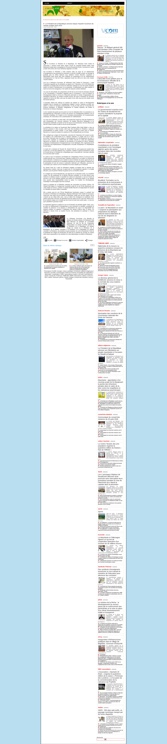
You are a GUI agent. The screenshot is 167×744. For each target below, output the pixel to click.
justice (75, 274)
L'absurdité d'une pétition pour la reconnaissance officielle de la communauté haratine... (109, 81)
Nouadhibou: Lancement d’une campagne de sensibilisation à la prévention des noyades (110, 200)
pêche (61, 277)
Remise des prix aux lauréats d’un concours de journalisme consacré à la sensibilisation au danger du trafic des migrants (110, 731)
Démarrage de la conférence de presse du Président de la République (109, 728)
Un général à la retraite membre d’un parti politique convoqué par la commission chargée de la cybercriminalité (110, 229)
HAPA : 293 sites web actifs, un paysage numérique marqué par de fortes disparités (110, 712)
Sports (100, 512)
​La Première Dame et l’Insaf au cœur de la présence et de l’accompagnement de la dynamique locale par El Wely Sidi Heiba (109, 269)
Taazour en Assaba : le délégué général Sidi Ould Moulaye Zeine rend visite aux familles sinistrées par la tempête (110, 64)
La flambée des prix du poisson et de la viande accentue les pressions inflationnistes (110, 628)
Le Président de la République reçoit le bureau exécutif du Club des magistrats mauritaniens (110, 401)
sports (46, 276)
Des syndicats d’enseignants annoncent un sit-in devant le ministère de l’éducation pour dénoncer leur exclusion (109, 572)
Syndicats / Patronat (55, 276)
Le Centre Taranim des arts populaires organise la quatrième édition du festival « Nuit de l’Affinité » (109, 447)
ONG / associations (66, 274)
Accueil (47, 3)
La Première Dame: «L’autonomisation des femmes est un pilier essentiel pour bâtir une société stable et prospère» (109, 701)
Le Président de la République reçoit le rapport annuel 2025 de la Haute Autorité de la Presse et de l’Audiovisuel (110, 725)
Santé (66, 277)
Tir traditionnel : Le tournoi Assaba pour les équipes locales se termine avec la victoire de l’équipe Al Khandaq (109, 524)
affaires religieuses (87, 271)
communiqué (60, 272)
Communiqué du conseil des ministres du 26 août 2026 (109, 418)
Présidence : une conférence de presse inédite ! (110, 92)
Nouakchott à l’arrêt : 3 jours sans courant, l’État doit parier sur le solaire (109, 295)
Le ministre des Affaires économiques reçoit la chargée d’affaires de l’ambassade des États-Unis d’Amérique (110, 558)
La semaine (102, 654)
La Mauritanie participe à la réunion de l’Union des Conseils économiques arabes (110, 561)
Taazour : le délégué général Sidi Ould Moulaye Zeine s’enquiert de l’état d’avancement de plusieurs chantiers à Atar (110, 50)
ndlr (46, 277)
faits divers (77, 276)
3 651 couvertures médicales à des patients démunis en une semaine (109, 503)
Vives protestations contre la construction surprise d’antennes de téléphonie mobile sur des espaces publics (110, 500)
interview (47, 272)
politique (70, 271)
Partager (90, 240)
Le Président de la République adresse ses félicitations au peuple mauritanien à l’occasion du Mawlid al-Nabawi (110, 351)
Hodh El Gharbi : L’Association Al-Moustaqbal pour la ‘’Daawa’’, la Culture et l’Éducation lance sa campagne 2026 (110, 366)
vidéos (84, 276)
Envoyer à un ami (61, 240)
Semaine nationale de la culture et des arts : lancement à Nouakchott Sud (109, 466)
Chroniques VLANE (50, 271)
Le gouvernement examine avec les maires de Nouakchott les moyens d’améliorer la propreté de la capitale (55, 267)
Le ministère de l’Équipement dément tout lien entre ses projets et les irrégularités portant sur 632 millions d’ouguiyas (110, 408)
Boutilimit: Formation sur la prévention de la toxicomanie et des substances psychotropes (110, 182)
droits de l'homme (70, 272)
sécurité (81, 274)
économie (77, 271)
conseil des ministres (81, 277)
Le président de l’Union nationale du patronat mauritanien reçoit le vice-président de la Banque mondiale (110, 587)
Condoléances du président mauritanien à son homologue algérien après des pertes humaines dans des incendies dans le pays (109, 149)
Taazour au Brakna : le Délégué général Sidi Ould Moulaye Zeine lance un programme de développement (110, 68)
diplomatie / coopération (52, 274)
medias (71, 277)
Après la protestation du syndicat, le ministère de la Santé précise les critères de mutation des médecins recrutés (110, 497)
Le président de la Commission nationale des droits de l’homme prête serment (110, 340)
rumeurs (89, 276)
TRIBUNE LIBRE (68, 276)
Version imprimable (77, 240)
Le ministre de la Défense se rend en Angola (111, 195)
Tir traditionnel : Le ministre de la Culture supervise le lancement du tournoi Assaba (109, 529)
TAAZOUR (68, 279)
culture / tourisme (53, 277)
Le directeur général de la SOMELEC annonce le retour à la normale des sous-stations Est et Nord (110, 281)
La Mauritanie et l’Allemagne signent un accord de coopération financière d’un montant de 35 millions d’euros (110, 540)
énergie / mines (62, 271)
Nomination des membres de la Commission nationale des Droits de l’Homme (110, 315)
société (53, 272)
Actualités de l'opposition (85, 272)
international (88, 274)
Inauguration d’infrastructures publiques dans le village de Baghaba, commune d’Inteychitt (110, 642)
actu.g (90, 277)
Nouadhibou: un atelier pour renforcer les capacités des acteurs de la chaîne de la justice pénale (109, 405)
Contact (69, 3)
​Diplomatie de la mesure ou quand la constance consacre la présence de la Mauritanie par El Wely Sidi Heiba (110, 249)
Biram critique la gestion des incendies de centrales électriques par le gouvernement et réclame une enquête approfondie (109, 232)
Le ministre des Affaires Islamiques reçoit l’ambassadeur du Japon (109, 372)
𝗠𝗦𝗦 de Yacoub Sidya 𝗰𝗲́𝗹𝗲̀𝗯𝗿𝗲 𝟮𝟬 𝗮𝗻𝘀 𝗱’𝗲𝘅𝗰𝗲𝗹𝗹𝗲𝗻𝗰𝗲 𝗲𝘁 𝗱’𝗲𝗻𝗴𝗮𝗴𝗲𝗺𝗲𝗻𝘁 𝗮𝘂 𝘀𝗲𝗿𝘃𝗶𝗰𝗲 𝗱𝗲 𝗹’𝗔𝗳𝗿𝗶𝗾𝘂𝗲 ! (110, 97)
